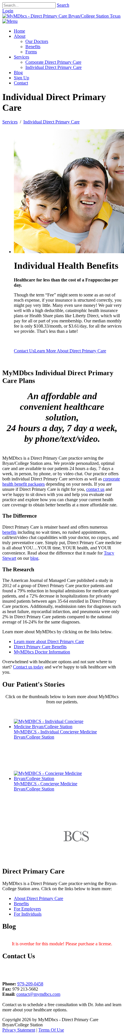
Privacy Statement (18, 1030)
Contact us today (28, 666)
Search (63, 5)
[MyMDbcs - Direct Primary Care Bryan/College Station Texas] (61, 16)
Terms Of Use (51, 1030)
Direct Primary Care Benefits (40, 646)
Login (7, 10)
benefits (9, 532)
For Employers (27, 908)
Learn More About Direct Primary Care (70, 350)
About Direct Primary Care (38, 898)
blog (34, 558)
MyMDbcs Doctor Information (42, 651)
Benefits (21, 903)
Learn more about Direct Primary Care (49, 641)
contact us (95, 489)
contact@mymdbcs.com (38, 994)
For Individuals (28, 914)
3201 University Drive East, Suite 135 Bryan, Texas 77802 (37, 971)
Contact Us (24, 350)
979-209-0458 (30, 983)
